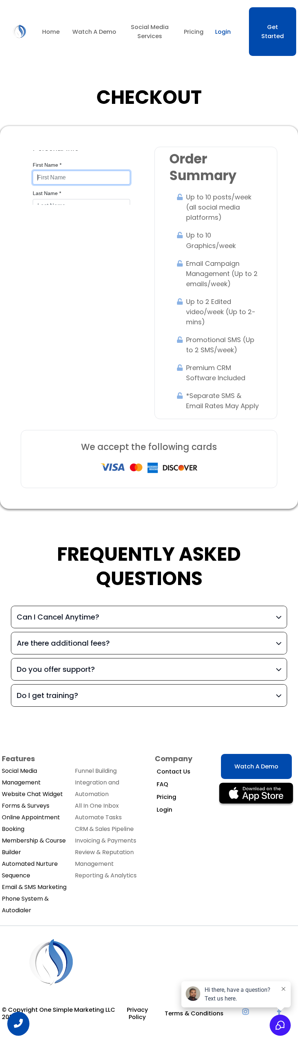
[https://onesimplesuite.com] (19, 31)
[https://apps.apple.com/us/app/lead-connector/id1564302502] (256, 794)
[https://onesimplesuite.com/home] (50, 962)
